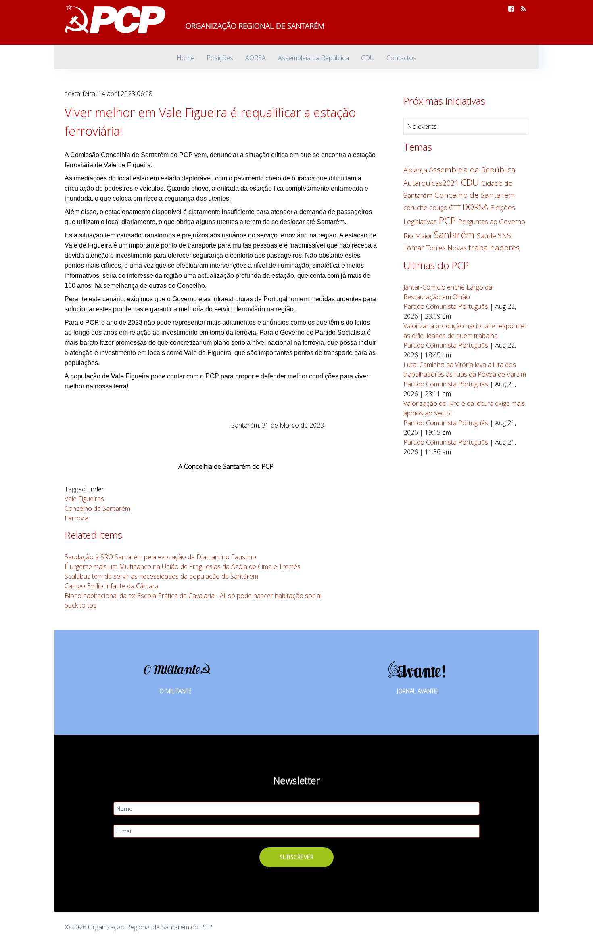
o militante (175, 691)
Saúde (487, 235)
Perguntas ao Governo (491, 221)
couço (439, 207)
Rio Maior (418, 235)
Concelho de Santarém (97, 508)
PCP (448, 220)
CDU (471, 182)
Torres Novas (447, 247)
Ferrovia (76, 518)
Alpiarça (416, 169)
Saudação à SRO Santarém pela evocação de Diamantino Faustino (160, 556)
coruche (416, 207)
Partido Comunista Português (445, 306)
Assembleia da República (472, 169)
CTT (455, 207)
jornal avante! (417, 691)
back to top (81, 605)
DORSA (476, 206)
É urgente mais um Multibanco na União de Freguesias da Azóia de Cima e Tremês (183, 566)
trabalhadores (494, 247)
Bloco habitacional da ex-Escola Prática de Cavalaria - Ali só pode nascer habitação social (193, 595)
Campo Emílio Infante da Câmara (112, 585)
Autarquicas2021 (432, 183)
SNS (504, 235)
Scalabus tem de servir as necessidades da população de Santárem (161, 576)
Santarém (455, 234)
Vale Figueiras (84, 498)
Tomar (414, 247)
